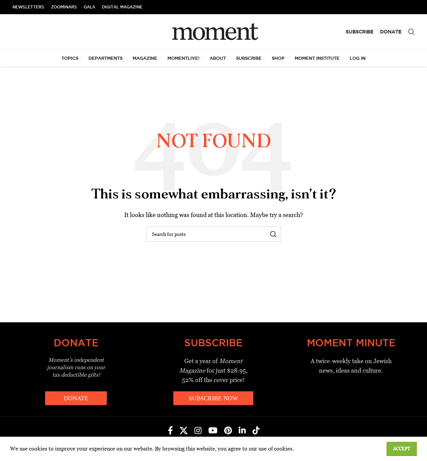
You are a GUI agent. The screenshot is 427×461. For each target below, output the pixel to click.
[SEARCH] (273, 234)
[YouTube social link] (213, 431)
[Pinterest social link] (228, 431)
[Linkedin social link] (242, 431)
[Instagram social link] (198, 431)
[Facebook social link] (170, 431)
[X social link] (183, 431)
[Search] (411, 31)
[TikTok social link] (256, 431)
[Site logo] (213, 31)
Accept (401, 448)
